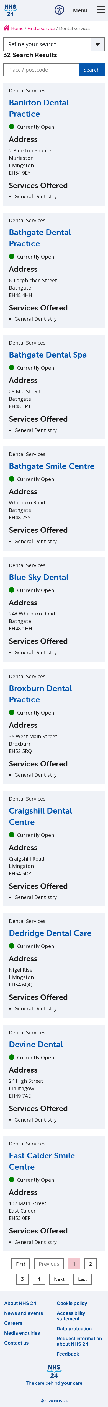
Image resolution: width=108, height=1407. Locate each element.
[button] (59, 10)
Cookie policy (72, 1303)
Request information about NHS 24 (79, 1341)
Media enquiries (22, 1333)
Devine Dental (36, 1044)
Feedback (68, 1354)
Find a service (41, 28)
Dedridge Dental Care (50, 933)
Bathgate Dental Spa (48, 355)
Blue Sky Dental (38, 577)
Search (92, 69)
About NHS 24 (20, 1303)
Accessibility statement (71, 1315)
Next (59, 1279)
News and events (23, 1313)
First (20, 1264)
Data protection (74, 1328)
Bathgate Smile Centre (51, 466)
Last (82, 1279)
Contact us (16, 1343)
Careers (13, 1323)
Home (17, 28)
